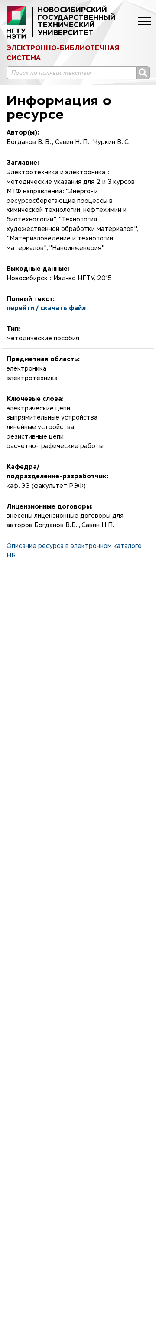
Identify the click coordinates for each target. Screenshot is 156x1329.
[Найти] (143, 72)
